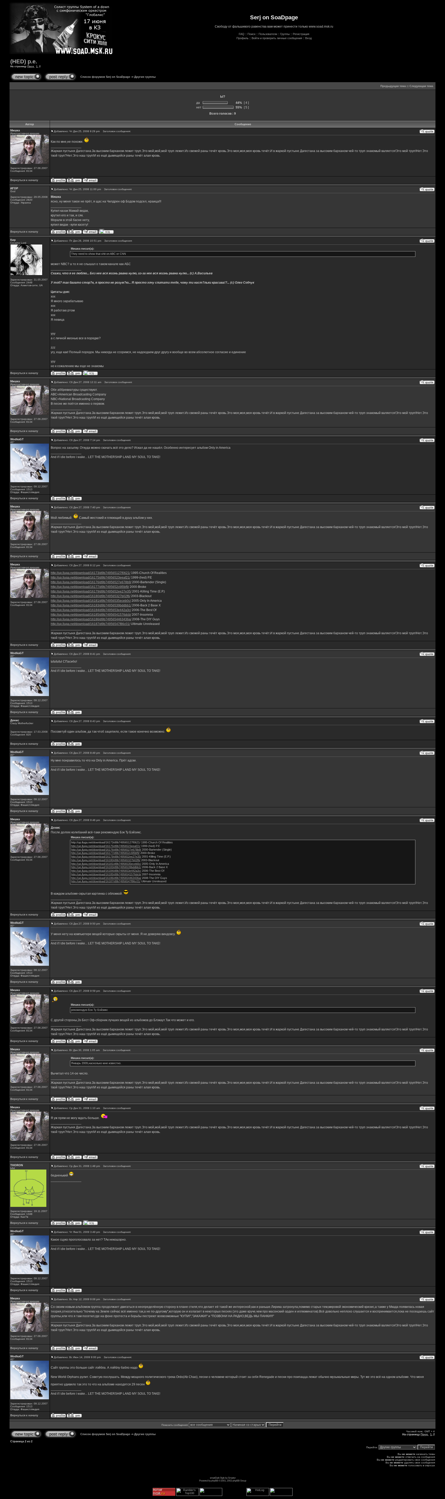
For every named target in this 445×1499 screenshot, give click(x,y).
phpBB (214, 1480)
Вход (308, 38)
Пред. (31, 66)
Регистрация (301, 34)
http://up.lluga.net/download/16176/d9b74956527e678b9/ (91, 582)
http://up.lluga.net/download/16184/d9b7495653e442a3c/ (91, 610)
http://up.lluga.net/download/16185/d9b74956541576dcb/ (91, 614)
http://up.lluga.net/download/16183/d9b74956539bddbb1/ (91, 605)
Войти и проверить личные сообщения (277, 38)
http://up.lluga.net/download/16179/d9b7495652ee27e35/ (91, 591)
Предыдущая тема (393, 86)
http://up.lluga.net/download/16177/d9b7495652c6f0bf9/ (90, 587)
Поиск (251, 34)
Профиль (242, 38)
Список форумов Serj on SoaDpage (105, 76)
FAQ (241, 34)
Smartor (231, 1477)
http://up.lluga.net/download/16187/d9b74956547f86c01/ (90, 624)
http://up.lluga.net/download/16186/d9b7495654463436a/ (91, 619)
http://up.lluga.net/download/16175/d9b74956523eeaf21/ (90, 577)
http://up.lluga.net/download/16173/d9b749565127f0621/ (90, 573)
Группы (285, 34)
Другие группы (145, 76)
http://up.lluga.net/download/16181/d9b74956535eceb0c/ (91, 601)
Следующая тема (421, 86)
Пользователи (268, 34)
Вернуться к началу (24, 180)
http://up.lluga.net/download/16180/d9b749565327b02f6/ (90, 596)
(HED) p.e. (23, 61)
